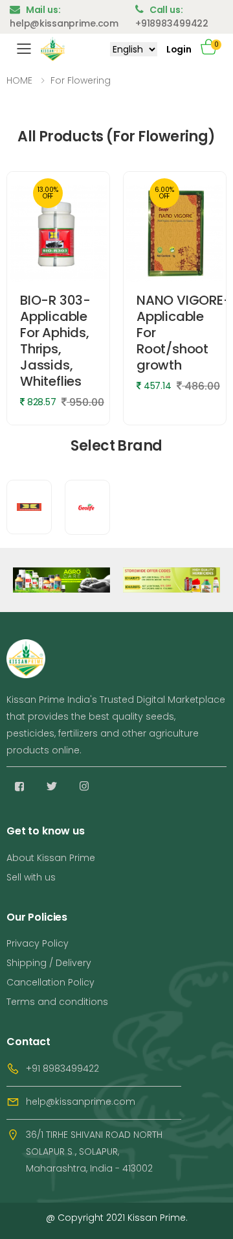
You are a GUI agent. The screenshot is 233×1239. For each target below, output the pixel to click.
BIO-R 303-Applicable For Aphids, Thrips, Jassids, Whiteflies (55, 340)
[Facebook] (19, 786)
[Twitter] (52, 786)
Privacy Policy (37, 943)
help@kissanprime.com (80, 1101)
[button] (214, 49)
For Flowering (80, 80)
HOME (19, 80)
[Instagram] (84, 786)
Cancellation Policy (50, 982)
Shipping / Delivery (48, 962)
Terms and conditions (57, 1001)
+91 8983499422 (62, 1068)
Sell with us (31, 877)
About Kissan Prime (50, 857)
